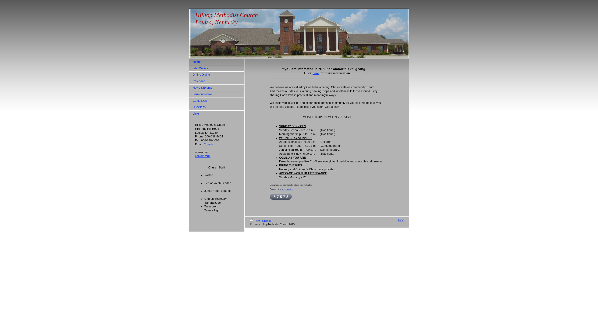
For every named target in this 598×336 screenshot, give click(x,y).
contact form (202, 156)
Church (208, 144)
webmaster (287, 189)
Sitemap (266, 220)
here (316, 73)
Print (257, 220)
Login (401, 220)
